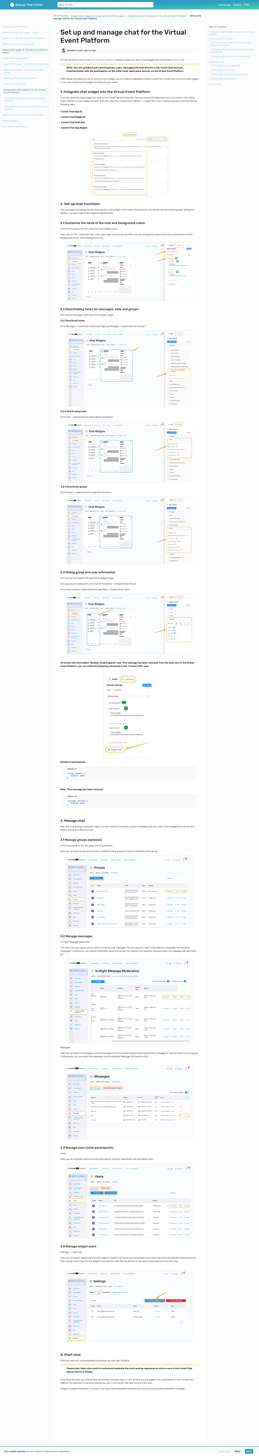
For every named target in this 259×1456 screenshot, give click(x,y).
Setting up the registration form (20, 78)
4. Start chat (214, 84)
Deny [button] (237, 1451)
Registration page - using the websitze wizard (23, 71)
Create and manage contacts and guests (23, 38)
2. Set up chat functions (220, 39)
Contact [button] (237, 5)
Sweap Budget (9, 120)
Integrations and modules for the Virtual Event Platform (24, 91)
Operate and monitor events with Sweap (22, 115)
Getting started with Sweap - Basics (20, 32)
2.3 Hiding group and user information (230, 56)
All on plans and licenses (14, 126)
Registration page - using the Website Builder (27, 64)
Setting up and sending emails (17, 44)
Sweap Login (225, 5)
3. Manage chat (216, 62)
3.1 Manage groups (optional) (225, 65)
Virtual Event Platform (15, 84)
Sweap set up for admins (15, 26)
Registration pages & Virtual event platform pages (25, 51)
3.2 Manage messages (222, 70)
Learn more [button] (224, 1451)
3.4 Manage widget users (223, 78)
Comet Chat (178, 59)
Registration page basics (16, 58)
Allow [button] (249, 1451)
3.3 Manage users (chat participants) (229, 74)
